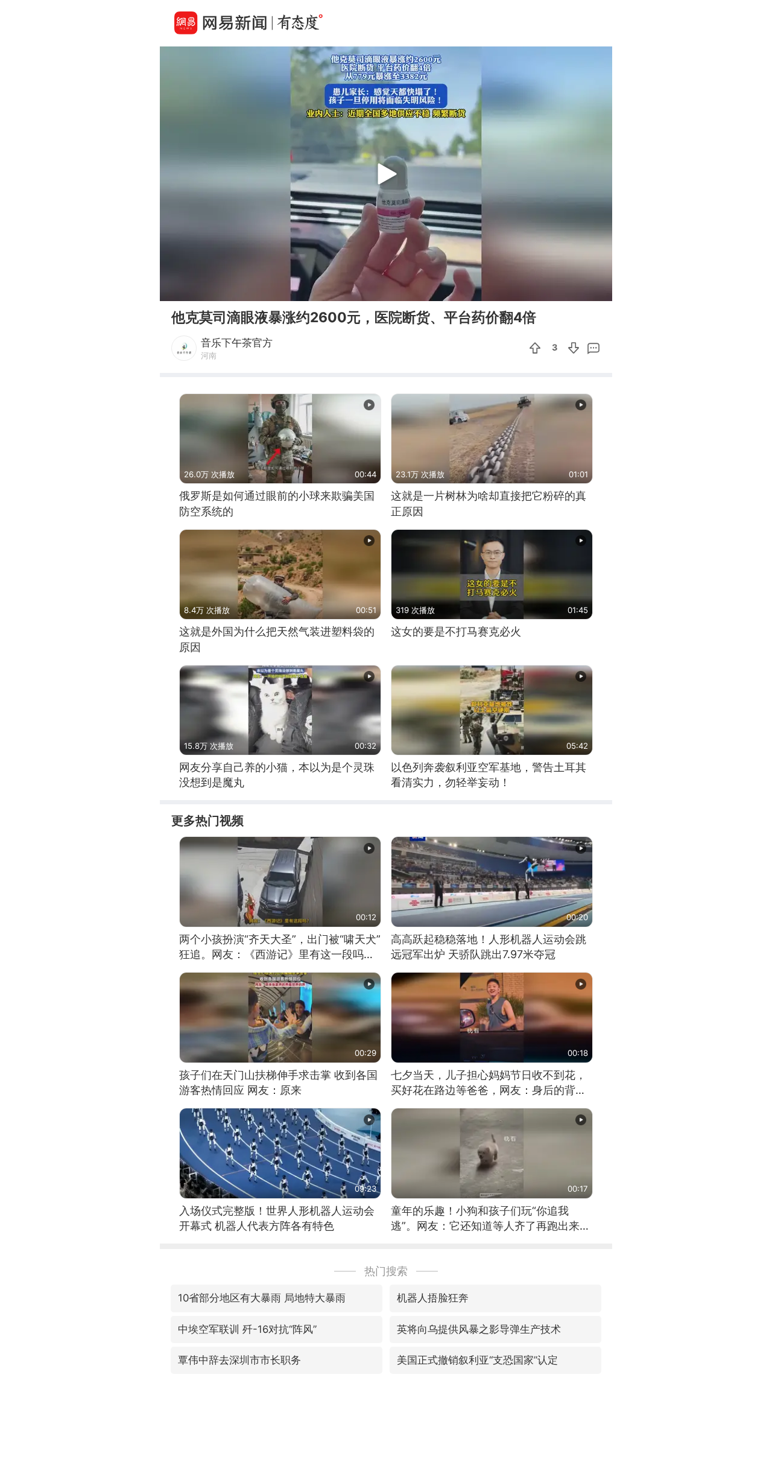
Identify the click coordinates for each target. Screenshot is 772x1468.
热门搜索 (386, 1271)
